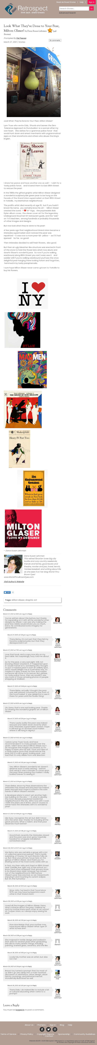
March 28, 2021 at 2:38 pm (12, 936)
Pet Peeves (21, 38)
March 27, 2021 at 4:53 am (12, 614)
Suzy (57, 746)
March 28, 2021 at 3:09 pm (17, 953)
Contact (49, 1036)
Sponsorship (64, 1034)
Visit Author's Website (14, 581)
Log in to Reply (27, 614)
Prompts (42, 1025)
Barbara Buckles (57, 660)
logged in (20, 1009)
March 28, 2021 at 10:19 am (17, 886)
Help (81, 2)
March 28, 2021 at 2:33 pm (17, 920)
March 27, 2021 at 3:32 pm (17, 762)
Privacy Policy (26, 1034)
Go (91, 9)
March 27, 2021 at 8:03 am (12, 703)
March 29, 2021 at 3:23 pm (17, 985)
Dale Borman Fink (57, 977)
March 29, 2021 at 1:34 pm (12, 966)
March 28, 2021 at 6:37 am (12, 848)
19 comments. (55, 40)
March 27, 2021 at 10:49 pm (17, 686)
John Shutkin (57, 858)
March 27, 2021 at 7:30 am (12, 650)
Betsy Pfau (57, 623)
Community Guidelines (84, 1034)
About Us (29, 1025)
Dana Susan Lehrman (37, 31)
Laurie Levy (57, 713)
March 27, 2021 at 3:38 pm (12, 814)
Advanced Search (67, 12)
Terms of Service (8, 1034)
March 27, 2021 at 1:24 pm (17, 635)
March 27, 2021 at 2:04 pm (12, 781)
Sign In (91, 2)
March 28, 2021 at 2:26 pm (12, 901)
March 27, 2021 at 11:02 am (12, 738)
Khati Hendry (57, 824)
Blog (62, 1025)
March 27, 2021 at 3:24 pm (17, 719)
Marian (57, 910)
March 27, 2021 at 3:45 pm (17, 831)
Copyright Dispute (45, 1034)
